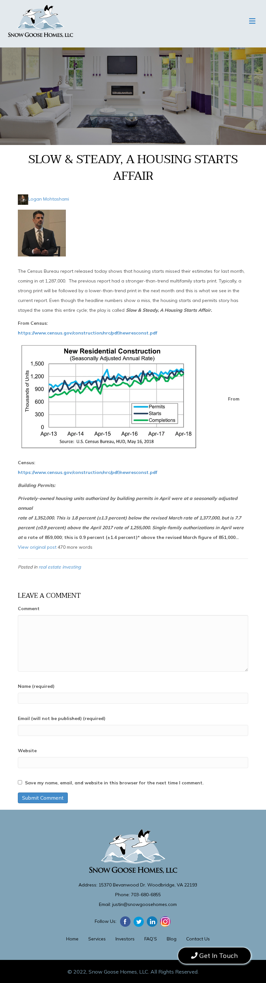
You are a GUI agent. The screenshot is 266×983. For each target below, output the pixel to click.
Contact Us (198, 939)
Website (27, 751)
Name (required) (36, 686)
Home (72, 939)
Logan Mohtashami (48, 199)
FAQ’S (150, 939)
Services (97, 939)
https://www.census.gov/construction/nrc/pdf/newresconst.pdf (87, 333)
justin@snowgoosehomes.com (144, 904)
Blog (171, 939)
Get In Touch (218, 955)
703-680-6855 (146, 895)
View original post (37, 547)
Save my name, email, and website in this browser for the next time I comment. (114, 783)
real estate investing (60, 567)
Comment (29, 608)
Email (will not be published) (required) (61, 718)
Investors (125, 939)
